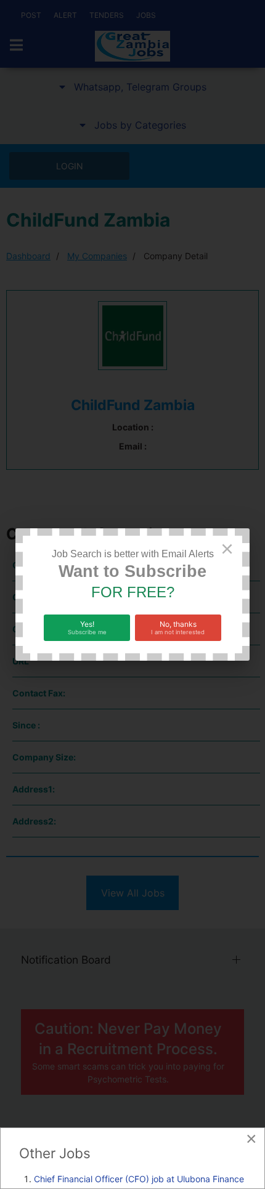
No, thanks (178, 627)
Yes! (87, 627)
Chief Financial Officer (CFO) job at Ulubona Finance (139, 1179)
